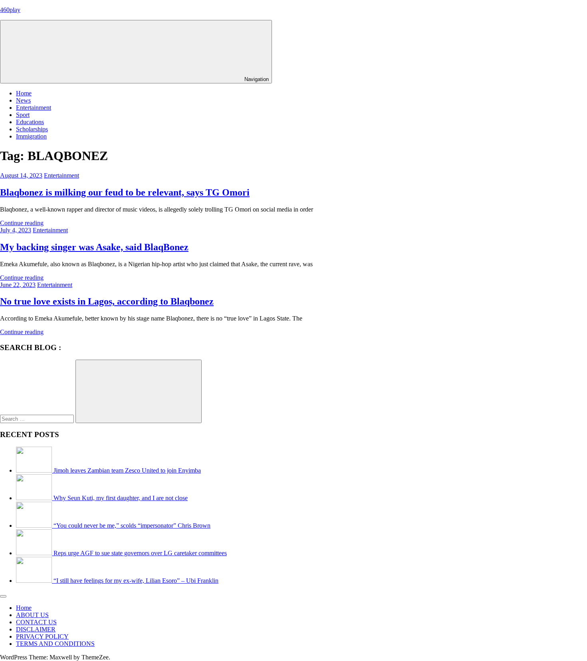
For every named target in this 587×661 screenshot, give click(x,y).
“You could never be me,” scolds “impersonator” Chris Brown (132, 525)
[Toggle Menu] (3, 596)
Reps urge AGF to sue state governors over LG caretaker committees (140, 553)
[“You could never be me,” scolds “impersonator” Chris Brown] (35, 525)
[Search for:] (37, 418)
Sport (23, 114)
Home (24, 93)
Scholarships (32, 129)
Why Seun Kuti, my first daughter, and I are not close (121, 498)
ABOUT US (32, 615)
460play (10, 9)
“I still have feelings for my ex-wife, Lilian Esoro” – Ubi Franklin (136, 580)
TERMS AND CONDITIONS (55, 643)
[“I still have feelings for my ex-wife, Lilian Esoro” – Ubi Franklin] (35, 580)
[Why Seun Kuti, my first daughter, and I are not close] (35, 498)
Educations (30, 122)
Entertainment (33, 107)
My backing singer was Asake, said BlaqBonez (94, 247)
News (23, 100)
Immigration (31, 136)
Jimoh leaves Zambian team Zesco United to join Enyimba (127, 470)
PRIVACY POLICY (42, 636)
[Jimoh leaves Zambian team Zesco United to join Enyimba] (35, 470)
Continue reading (22, 223)
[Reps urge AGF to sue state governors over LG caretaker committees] (35, 553)
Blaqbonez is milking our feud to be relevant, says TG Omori (125, 192)
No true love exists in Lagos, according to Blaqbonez (107, 301)
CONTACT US (36, 622)
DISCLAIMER (36, 629)
